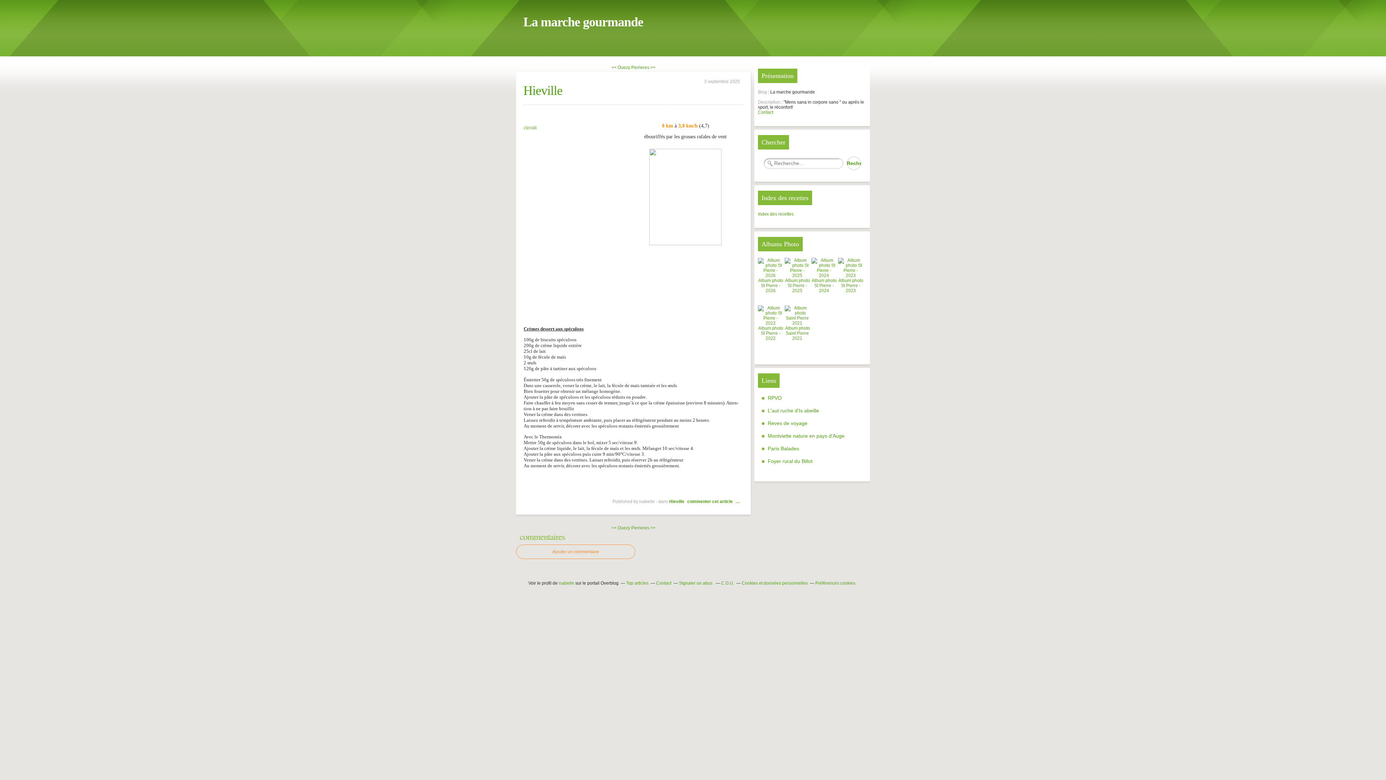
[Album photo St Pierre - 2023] (850, 275)
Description (769, 102)
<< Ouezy (620, 67)
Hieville (542, 90)
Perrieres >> (643, 67)
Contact (765, 112)
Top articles (637, 583)
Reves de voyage (787, 423)
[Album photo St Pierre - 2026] (770, 275)
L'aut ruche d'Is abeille (793, 410)
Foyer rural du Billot (790, 461)
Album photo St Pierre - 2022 (770, 333)
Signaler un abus (696, 583)
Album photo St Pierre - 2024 (824, 285)
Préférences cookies (835, 583)
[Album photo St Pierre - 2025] (797, 275)
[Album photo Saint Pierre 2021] (797, 323)
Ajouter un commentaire (575, 551)
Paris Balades (783, 448)
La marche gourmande (583, 22)
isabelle (566, 583)
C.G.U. (727, 583)
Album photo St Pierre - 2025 (797, 285)
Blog (762, 92)
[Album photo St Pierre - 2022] (770, 323)
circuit (530, 127)
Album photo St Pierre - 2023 (850, 285)
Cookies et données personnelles (775, 583)
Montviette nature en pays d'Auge (806, 436)
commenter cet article (710, 501)
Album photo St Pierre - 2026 (770, 285)
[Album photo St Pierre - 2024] (824, 275)
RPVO (775, 398)
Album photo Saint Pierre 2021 (797, 333)
